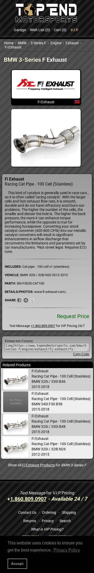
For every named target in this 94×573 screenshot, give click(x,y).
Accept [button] (17, 563)
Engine (55, 43)
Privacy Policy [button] (67, 550)
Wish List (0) (40, 30)
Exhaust (72, 43)
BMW (22, 43)
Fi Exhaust (13, 47)
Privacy (48, 521)
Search (65, 521)
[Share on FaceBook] (19, 300)
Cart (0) (60, 30)
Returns (29, 521)
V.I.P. (74, 30)
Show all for (47, 465)
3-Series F (38, 43)
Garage (20, 30)
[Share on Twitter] (32, 300)
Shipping (69, 512)
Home (9, 43)
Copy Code (81, 354)
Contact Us (27, 512)
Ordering (49, 512)
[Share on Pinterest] (26, 300)
